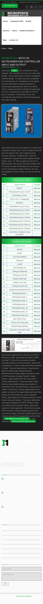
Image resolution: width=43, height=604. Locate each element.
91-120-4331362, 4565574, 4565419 (17, 456)
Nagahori (5, 546)
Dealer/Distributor (27, 30)
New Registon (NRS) (9, 542)
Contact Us (13, 40)
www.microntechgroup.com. (23, 421)
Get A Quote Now (9, 5)
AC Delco (5, 551)
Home (5, 21)
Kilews (4, 537)
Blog (5, 40)
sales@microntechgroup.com (29, 2)
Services (6, 30)
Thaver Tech (25, 601)
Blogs (10, 48)
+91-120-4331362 (9, 2)
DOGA (4, 555)
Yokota (4, 528)
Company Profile (16, 21)
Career (14, 30)
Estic (14, 70)
